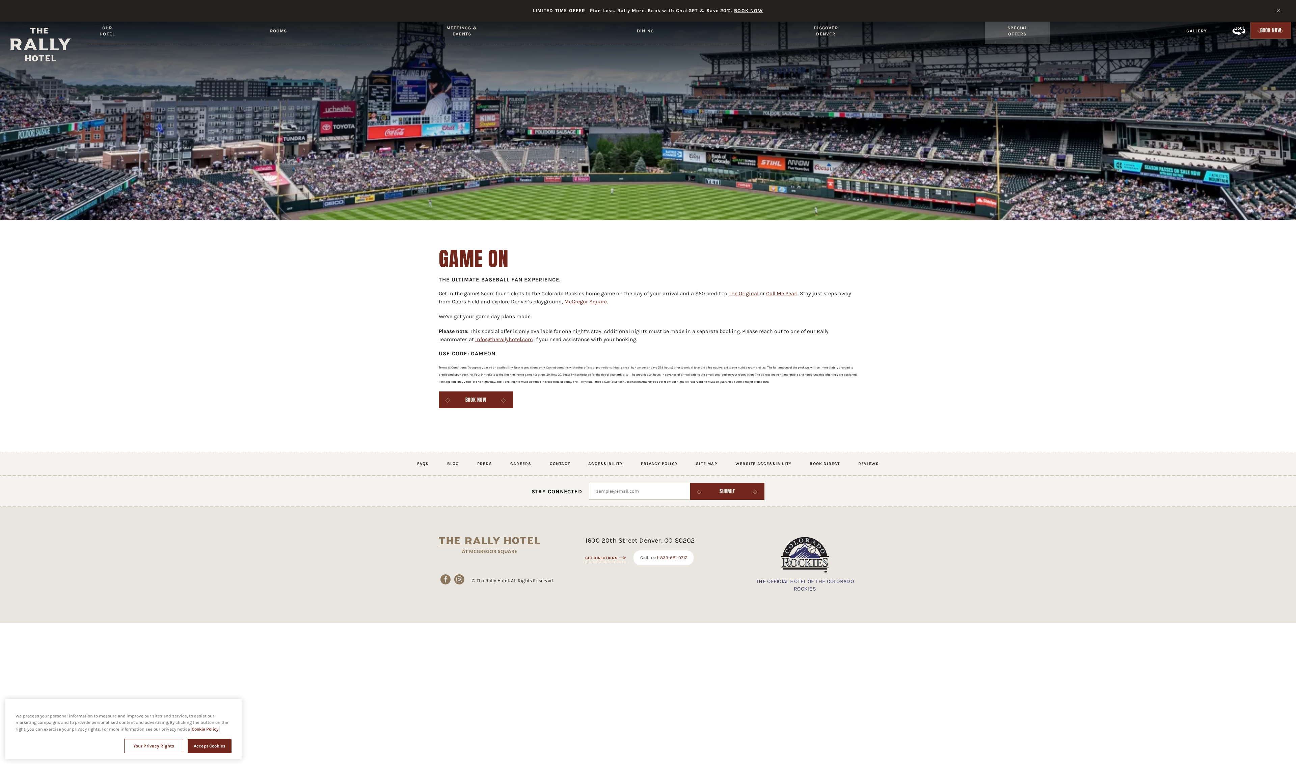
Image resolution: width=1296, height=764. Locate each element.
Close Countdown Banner (1278, 11)
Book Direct (825, 463)
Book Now (1270, 32)
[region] (123, 729)
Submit (727, 491)
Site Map (706, 463)
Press (484, 463)
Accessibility (605, 463)
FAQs (423, 463)
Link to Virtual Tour (1238, 31)
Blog (453, 463)
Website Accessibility (763, 463)
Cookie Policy (205, 729)
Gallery (1196, 30)
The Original (743, 293)
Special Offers (1017, 30)
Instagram (459, 579)
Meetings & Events (461, 30)
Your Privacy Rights (153, 745)
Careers (520, 463)
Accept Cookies (209, 745)
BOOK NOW (748, 10)
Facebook (445, 579)
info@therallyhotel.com (504, 339)
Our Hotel (107, 30)
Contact (560, 463)
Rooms (278, 30)
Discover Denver (826, 30)
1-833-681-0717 (672, 557)
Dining (645, 30)
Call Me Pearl (782, 293)
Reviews (868, 463)
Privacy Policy (659, 463)
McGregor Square (585, 301)
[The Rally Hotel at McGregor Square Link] (40, 44)
